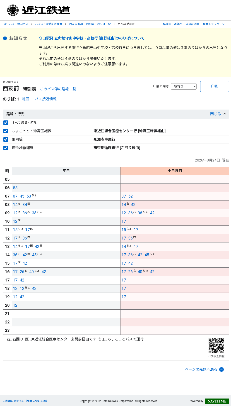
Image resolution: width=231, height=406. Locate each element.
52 (130, 196)
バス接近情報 (46, 99)
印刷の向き (161, 86)
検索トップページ (214, 24)
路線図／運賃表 (172, 24)
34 (24, 204)
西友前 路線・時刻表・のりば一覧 (90, 24)
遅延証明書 (192, 24)
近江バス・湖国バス (16, 24)
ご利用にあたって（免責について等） (26, 401)
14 (15, 204)
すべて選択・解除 (24, 123)
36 (24, 212)
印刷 (214, 86)
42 (133, 204)
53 (28, 196)
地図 (25, 99)
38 (34, 212)
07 (15, 196)
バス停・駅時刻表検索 (48, 24)
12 (15, 212)
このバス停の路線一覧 (58, 89)
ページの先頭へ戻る (201, 369)
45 (22, 196)
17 (123, 221)
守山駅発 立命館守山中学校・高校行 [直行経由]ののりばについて (91, 38)
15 (15, 229)
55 (15, 187)
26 (22, 271)
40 (31, 271)
